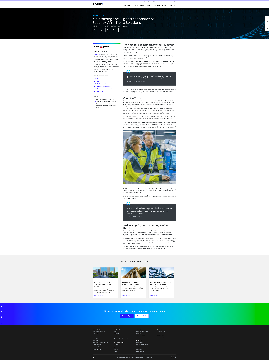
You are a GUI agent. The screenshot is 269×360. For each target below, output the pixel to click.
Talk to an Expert (127, 316)
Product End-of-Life (140, 335)
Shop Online (160, 336)
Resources (157, 5)
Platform (135, 5)
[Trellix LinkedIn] (171, 357)
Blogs (115, 347)
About (164, 5)
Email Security (96, 346)
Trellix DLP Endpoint (101, 84)
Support (156, 1)
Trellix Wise (95, 333)
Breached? (148, 1)
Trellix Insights (99, 91)
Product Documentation (141, 331)
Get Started (172, 5)
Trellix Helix (98, 79)
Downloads (138, 333)
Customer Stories (101, 9)
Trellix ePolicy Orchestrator (103, 86)
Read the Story (98, 295)
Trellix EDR (98, 81)
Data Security (96, 340)
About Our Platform (97, 329)
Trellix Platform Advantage (99, 331)
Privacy (137, 357)
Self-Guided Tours (140, 351)
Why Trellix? (127, 5)
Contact (164, 1)
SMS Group (97, 54)
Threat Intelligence (97, 344)
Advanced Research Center (142, 344)
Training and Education (141, 346)
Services (142, 5)
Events (115, 351)
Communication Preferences (142, 336)
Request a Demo (112, 30)
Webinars (116, 349)
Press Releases (117, 346)
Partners (149, 5)
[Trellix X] (175, 357)
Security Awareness (140, 347)
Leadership (116, 333)
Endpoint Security (97, 338)
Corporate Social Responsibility (121, 338)
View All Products (97, 349)
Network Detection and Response (100, 342)
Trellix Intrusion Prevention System (105, 89)
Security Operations (97, 347)
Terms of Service (148, 357)
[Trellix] (94, 357)
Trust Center (139, 349)
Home (94, 9)
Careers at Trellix (118, 336)
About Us (116, 331)
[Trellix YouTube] (173, 357)
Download (97, 30)
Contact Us (159, 329)
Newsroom (116, 344)
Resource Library (139, 342)
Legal (141, 357)
